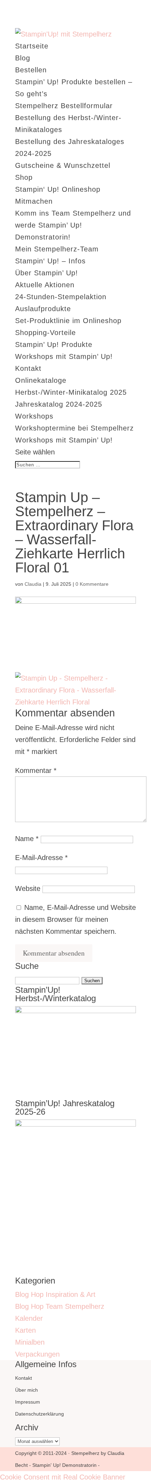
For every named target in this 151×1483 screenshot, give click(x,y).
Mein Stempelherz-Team (57, 249)
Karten (25, 1330)
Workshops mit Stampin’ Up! (64, 356)
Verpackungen (37, 1354)
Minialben (30, 1342)
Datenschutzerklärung (39, 1414)
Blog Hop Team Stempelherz (59, 1306)
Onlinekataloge (40, 380)
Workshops (34, 416)
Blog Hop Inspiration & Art (55, 1294)
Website (27, 888)
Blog (22, 58)
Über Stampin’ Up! (46, 273)
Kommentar (36, 770)
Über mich (26, 1390)
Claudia (33, 584)
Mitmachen (34, 201)
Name (27, 838)
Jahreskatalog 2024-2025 (58, 404)
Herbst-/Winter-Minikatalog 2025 (71, 392)
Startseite (31, 46)
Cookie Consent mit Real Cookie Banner (62, 1477)
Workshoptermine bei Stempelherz (74, 428)
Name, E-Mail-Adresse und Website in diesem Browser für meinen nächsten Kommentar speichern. (75, 919)
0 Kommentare (92, 584)
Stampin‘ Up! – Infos (50, 261)
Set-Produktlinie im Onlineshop (68, 320)
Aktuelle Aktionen (44, 285)
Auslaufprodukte (43, 309)
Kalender (29, 1318)
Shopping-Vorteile (45, 332)
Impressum (27, 1402)
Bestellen (31, 70)
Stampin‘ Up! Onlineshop (57, 189)
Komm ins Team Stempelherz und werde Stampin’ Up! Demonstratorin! (73, 225)
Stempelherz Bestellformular (64, 106)
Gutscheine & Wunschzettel (62, 165)
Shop (24, 177)
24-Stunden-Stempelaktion (60, 297)
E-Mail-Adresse (41, 857)
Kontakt (28, 368)
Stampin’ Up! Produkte (53, 344)
